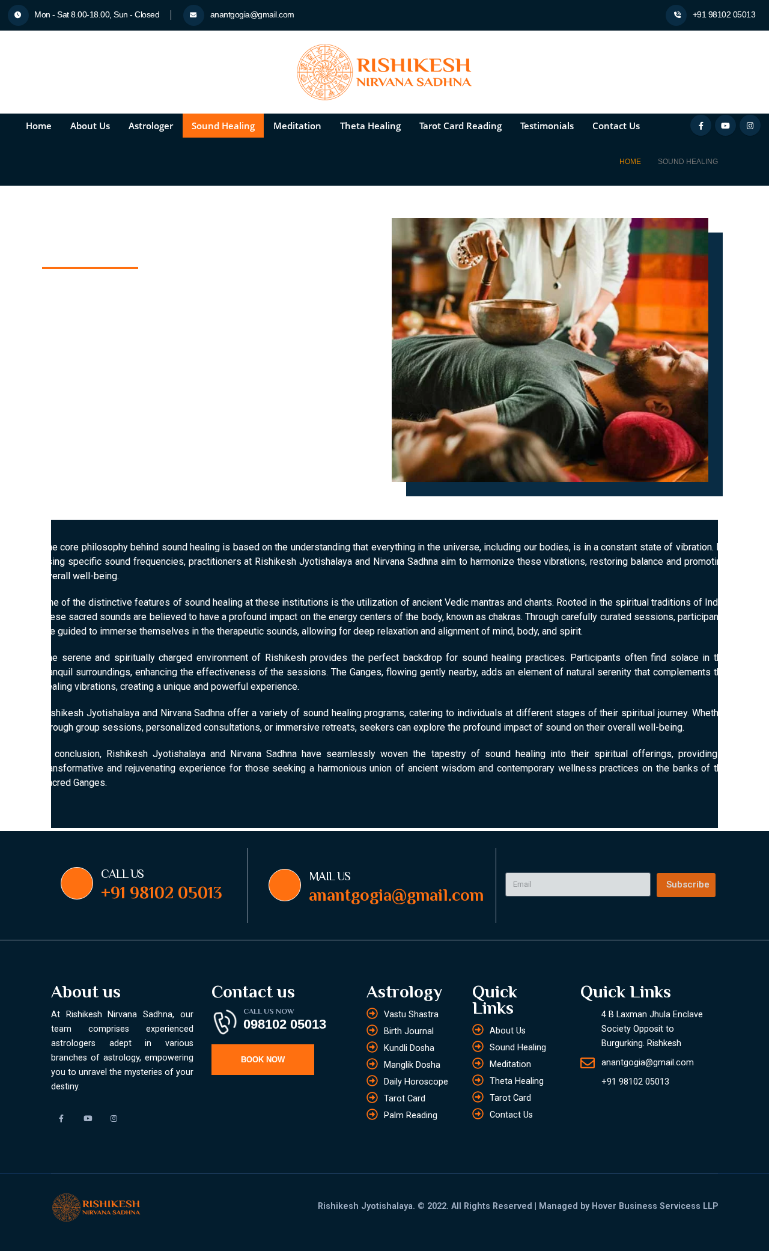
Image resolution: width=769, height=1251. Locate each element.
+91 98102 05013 (722, 14)
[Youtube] (725, 125)
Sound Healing (223, 126)
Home (39, 126)
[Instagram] (750, 125)
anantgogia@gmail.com (251, 14)
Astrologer (151, 126)
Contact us (616, 126)
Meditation (297, 126)
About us (90, 126)
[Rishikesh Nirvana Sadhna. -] (384, 72)
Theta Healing (370, 126)
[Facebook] (700, 125)
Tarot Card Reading (460, 126)
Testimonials (547, 126)
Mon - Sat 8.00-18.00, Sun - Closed (96, 14)
